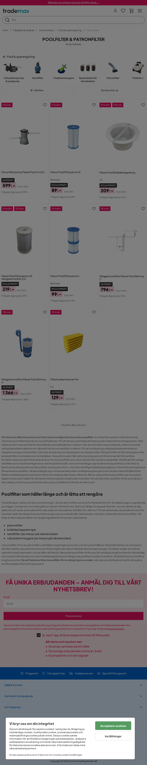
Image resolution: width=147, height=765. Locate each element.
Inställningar (113, 736)
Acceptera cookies (113, 725)
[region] (70, 738)
